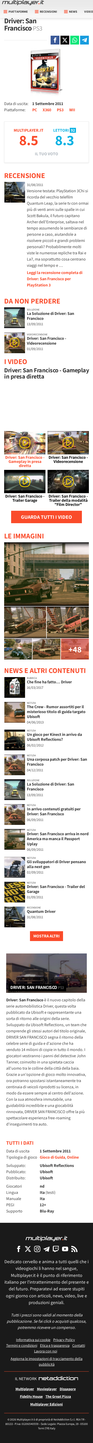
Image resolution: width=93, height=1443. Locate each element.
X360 (47, 110)
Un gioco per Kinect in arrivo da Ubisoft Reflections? (54, 737)
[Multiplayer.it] (23, 2)
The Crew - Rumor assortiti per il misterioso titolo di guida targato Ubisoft (56, 711)
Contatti (78, 1345)
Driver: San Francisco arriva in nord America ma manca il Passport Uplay (58, 838)
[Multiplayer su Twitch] (56, 1249)
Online (73, 1157)
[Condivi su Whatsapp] (74, 40)
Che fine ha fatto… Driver (49, 682)
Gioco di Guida (52, 1157)
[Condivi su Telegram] (84, 40)
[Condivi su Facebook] (55, 40)
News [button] (73, 11)
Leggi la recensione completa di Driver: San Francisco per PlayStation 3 (54, 279)
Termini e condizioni (21, 1345)
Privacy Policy (64, 1339)
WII (72, 110)
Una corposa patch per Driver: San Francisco (57, 762)
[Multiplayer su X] (28, 1249)
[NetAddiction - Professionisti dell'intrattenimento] (58, 1379)
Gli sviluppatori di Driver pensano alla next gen (56, 864)
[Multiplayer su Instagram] (37, 1249)
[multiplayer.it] (46, 1238)
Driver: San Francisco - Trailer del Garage (56, 889)
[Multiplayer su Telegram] (46, 1249)
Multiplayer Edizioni (46, 1404)
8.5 (28, 139)
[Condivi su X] (64, 40)
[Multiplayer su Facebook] (19, 1249)
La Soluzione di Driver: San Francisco (50, 316)
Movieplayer (47, 1388)
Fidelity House (31, 1396)
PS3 (60, 110)
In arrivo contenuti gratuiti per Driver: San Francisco (54, 811)
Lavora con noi (45, 1351)
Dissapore (68, 1388)
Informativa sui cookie (33, 1339)
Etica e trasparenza (54, 1345)
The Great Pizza (58, 1396)
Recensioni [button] (48, 11)
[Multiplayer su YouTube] (65, 1249)
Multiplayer (25, 1388)
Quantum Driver (41, 911)
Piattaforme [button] (18, 11)
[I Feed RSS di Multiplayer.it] (74, 1249)
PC (34, 110)
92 (73, 130)
